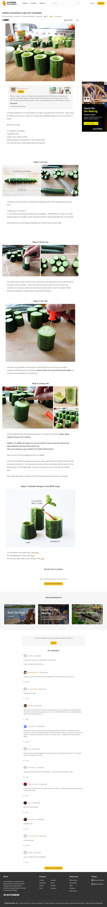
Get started (73, 883)
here (37, 552)
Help (71, 886)
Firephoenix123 (32, 689)
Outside (53, 886)
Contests (33, 3)
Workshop (42, 883)
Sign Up (100, 3)
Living (53, 883)
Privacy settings (49, 903)
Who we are (73, 891)
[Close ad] (105, 83)
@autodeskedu (99, 884)
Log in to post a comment (53, 868)
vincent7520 (31, 767)
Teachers (42, 3)
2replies (27, 682)
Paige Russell (8, 16)
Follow (21, 92)
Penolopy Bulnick (33, 672)
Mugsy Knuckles (33, 784)
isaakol (30, 656)
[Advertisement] (94, 107)
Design (41, 886)
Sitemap (72, 888)
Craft (40, 888)
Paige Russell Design (18, 106)
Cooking (17, 16)
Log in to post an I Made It (53, 584)
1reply (27, 698)
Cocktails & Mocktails (28, 16)
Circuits (41, 880)
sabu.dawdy (31, 819)
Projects (25, 3)
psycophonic (32, 726)
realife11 (30, 706)
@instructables (99, 880)
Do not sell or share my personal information (70, 903)
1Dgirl (29, 803)
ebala (29, 749)
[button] (77, 20)
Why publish (74, 880)
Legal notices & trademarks (94, 903)
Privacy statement (37, 903)
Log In (93, 3)
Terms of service (25, 903)
